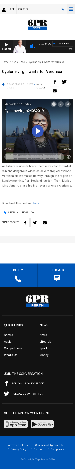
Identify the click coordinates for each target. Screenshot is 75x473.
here (36, 203)
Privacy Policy (18, 449)
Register (23, 9)
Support (38, 449)
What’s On (10, 355)
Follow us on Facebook (28, 383)
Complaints (57, 449)
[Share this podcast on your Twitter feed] (64, 81)
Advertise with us (18, 445)
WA (23, 62)
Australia (13, 212)
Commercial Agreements (49, 445)
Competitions (13, 348)
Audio (8, 341)
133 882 (63, 9)
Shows (8, 335)
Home (5, 62)
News (15, 62)
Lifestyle (45, 341)
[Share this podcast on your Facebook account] (54, 81)
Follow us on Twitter (27, 393)
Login (12, 9)
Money (44, 355)
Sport (43, 348)
